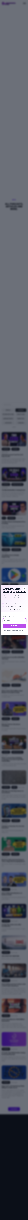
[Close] (24, 588)
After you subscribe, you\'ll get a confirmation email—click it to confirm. (13, 615)
